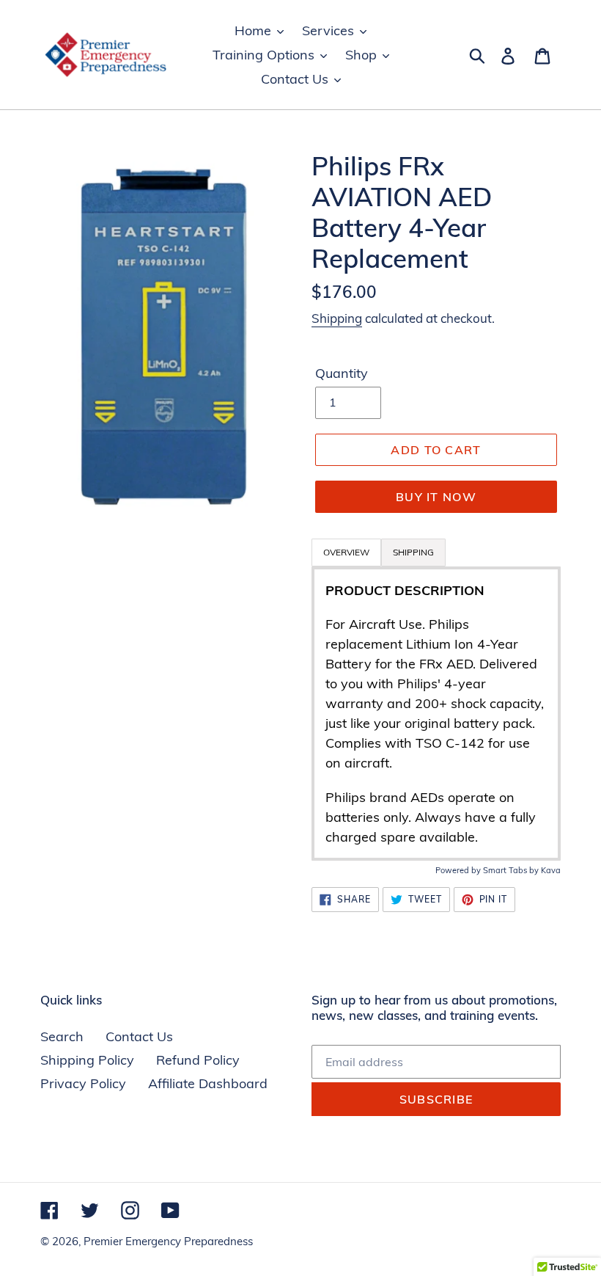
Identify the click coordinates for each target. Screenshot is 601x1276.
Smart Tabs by (512, 870)
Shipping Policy (87, 1059)
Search (62, 1036)
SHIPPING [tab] (413, 552)
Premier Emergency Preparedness (168, 1241)
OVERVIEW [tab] (346, 552)
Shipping (336, 318)
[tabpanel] (436, 713)
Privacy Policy (83, 1083)
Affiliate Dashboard (208, 1083)
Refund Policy (198, 1059)
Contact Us (139, 1036)
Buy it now (436, 496)
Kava (551, 870)
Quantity (341, 373)
